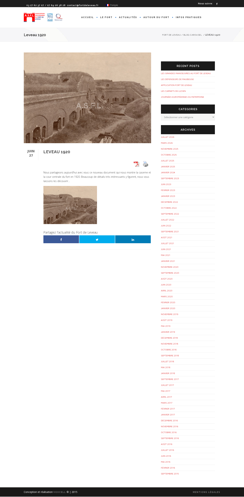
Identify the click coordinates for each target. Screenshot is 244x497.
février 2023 (168, 190)
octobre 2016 (169, 432)
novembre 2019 (169, 314)
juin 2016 (166, 456)
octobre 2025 (169, 154)
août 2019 (166, 320)
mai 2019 (165, 326)
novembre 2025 (169, 148)
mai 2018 (165, 367)
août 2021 (166, 237)
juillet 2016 (167, 450)
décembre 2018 (169, 337)
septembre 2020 (170, 272)
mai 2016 (165, 461)
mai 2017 (165, 391)
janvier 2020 (168, 308)
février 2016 (168, 467)
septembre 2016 (170, 438)
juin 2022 (166, 225)
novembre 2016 (169, 426)
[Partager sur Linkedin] (133, 239)
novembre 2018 (169, 343)
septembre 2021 (170, 231)
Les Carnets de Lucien (173, 91)
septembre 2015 (170, 473)
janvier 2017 (168, 414)
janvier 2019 (168, 332)
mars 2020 (167, 296)
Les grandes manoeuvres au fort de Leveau (186, 73)
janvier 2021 (168, 261)
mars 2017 (166, 402)
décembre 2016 (169, 420)
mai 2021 (165, 255)
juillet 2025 (167, 160)
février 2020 (168, 302)
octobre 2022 (169, 208)
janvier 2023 (168, 196)
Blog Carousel (192, 35)
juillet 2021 (167, 243)
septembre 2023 (170, 178)
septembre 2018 (170, 355)
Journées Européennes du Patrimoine (182, 97)
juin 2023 (166, 184)
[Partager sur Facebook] (61, 239)
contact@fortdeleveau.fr (82, 5)
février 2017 (168, 408)
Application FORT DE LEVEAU (176, 85)
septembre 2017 (170, 379)
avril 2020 (166, 290)
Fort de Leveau (171, 35)
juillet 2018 (167, 361)
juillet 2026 (167, 137)
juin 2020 (166, 284)
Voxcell (59, 492)
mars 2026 (167, 143)
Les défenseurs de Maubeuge (177, 79)
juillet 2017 (167, 385)
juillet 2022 (167, 219)
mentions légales (206, 492)
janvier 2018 (168, 373)
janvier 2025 (168, 166)
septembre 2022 (170, 213)
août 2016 (166, 444)
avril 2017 (166, 397)
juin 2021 (166, 249)
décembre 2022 (169, 202)
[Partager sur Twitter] (97, 239)
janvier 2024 (168, 172)
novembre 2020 (169, 267)
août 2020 (167, 278)
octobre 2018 (169, 349)
